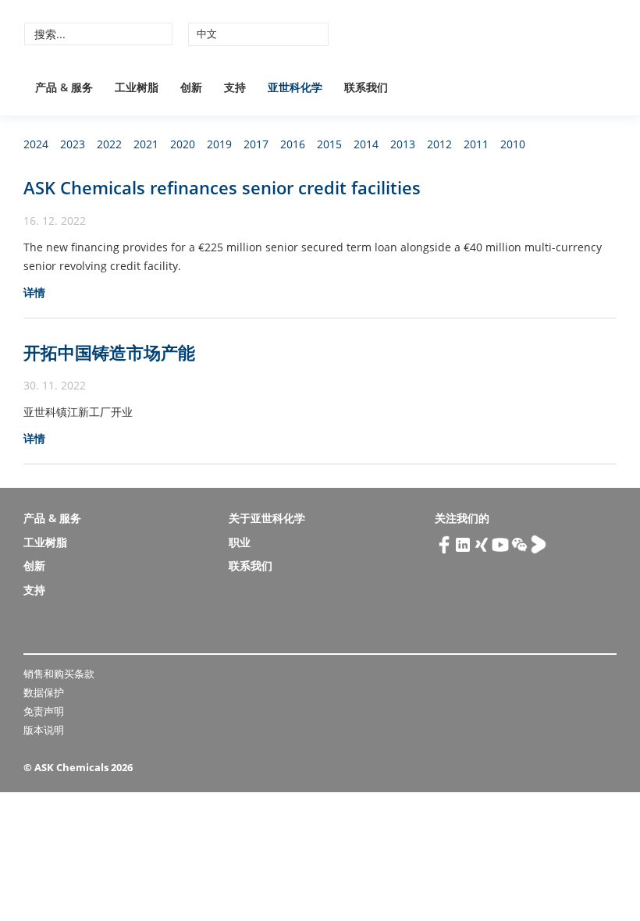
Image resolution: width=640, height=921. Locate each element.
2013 (402, 144)
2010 (512, 144)
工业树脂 (136, 87)
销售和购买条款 (58, 674)
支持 (235, 87)
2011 (476, 144)
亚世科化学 (295, 87)
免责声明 (43, 711)
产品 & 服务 (64, 87)
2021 (145, 144)
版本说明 (43, 730)
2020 (182, 144)
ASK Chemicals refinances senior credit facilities (222, 187)
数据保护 (43, 692)
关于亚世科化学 (267, 517)
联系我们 (366, 87)
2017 (256, 144)
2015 (329, 144)
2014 (366, 144)
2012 (439, 144)
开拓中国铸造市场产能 (109, 352)
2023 (72, 144)
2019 (219, 144)
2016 (292, 144)
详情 (34, 292)
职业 (240, 542)
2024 (35, 144)
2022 (109, 144)
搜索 (158, 33)
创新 (191, 87)
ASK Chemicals (500, 33)
